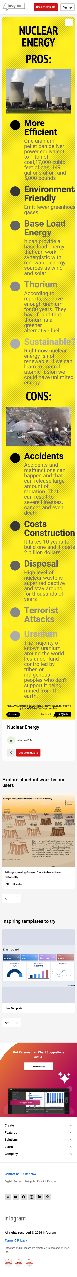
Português (30, 1181)
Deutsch (18, 1181)
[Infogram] (13, 7)
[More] (69, 22)
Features (11, 1132)
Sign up (67, 7)
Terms (9, 1240)
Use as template (46, 6)
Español (41, 1181)
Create (9, 1125)
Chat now (29, 1174)
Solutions (11, 1139)
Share (14, 714)
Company (11, 1154)
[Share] (11, 753)
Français (51, 1181)
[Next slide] (16, 898)
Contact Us (12, 1174)
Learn (9, 1147)
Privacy (22, 1240)
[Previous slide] (7, 898)
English (8, 1181)
